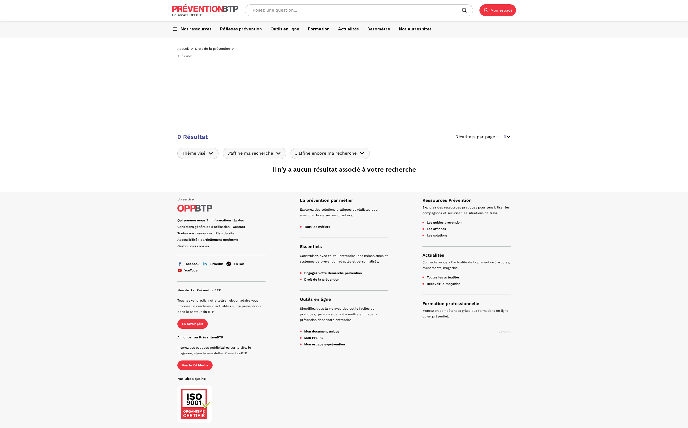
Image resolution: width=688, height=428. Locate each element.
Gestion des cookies (193, 246)
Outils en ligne (315, 299)
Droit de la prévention (212, 48)
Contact (239, 227)
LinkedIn (216, 264)
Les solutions (437, 235)
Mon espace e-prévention (324, 344)
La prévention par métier (326, 200)
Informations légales (228, 220)
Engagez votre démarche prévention (333, 273)
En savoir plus (192, 323)
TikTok (238, 264)
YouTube (191, 270)
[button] (497, 10)
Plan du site (225, 233)
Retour (186, 55)
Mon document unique (321, 331)
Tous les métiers (317, 227)
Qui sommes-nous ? (192, 220)
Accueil (183, 48)
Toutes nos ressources (194, 233)
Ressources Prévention (447, 200)
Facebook (191, 264)
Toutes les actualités (443, 277)
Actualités (433, 255)
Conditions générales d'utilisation (203, 227)
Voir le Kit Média (195, 365)
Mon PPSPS (313, 338)
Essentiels (311, 246)
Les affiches (436, 229)
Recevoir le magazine (443, 284)
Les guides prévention (444, 222)
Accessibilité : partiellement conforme (207, 240)
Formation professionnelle (450, 303)
